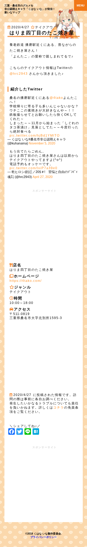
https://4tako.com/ (26, 280)
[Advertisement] (43, 223)
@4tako (56, 97)
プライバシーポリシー (43, 537)
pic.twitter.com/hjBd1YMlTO (35, 135)
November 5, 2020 (42, 143)
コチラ (58, 407)
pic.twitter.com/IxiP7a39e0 (33, 168)
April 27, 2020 (43, 177)
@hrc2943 (19, 73)
